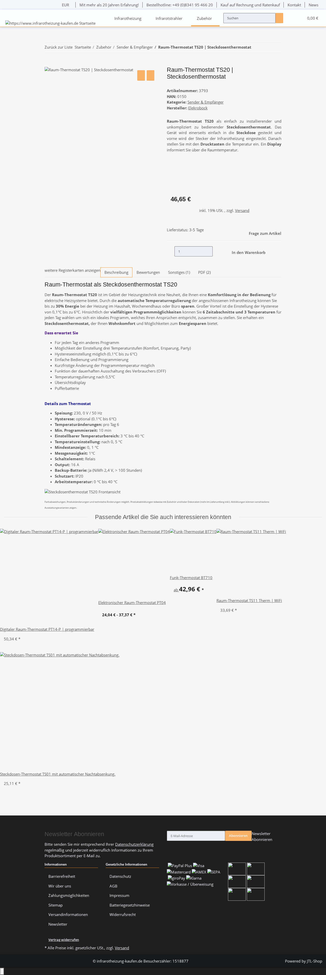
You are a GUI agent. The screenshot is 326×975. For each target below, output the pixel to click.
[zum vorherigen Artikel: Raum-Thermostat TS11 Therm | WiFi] (255, 47)
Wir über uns (59, 885)
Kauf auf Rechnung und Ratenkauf (250, 4)
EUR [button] (66, 4)
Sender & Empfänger (205, 102)
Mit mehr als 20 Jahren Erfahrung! (109, 4)
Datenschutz (120, 876)
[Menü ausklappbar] (10, 14)
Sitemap (55, 905)
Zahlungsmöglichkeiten (68, 895)
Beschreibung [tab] (116, 272)
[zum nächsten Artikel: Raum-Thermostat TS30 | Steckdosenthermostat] (264, 47)
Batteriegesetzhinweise (130, 905)
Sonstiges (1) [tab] (179, 272)
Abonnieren (238, 835)
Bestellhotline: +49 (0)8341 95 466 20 (179, 4)
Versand (242, 210)
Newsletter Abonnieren (262, 836)
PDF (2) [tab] (204, 272)
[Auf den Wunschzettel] (150, 75)
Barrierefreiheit (61, 876)
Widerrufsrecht (123, 914)
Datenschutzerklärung (134, 844)
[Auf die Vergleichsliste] (141, 75)
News (313, 4)
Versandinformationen (68, 914)
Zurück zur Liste (59, 47)
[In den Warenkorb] (48, 64)
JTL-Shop (314, 961)
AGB (113, 885)
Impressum (119, 895)
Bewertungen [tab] (148, 272)
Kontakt (294, 4)
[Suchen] (279, 18)
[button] (291, 18)
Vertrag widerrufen (63, 939)
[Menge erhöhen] (216, 251)
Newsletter (57, 924)
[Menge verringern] (170, 251)
